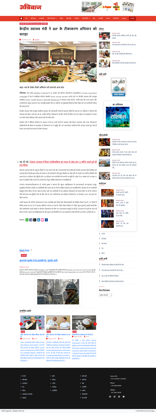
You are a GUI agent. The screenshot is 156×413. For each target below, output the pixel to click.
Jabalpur (115, 391)
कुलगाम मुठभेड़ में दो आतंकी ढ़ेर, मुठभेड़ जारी (39, 261)
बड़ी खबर (33, 18)
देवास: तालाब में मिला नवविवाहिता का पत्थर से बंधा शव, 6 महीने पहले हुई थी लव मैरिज (58, 163)
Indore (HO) (118, 377)
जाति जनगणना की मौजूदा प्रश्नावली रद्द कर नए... (32, 335)
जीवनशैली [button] (85, 18)
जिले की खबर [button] (51, 18)
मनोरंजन (76, 18)
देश (26, 18)
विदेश (61, 18)
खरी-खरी (68, 18)
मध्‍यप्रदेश (41, 18)
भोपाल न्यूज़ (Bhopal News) (33, 24)
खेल (94, 18)
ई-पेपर (132, 18)
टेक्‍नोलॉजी (116, 18)
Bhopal (115, 384)
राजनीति (100, 18)
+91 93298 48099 (116, 386)
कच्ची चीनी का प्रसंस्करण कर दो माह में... (56, 334)
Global (124, 18)
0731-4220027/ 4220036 (118, 379)
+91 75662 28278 (116, 392)
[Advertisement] (58, 144)
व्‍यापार (108, 18)
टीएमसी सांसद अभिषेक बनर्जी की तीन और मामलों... (84, 335)
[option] (32, 338)
